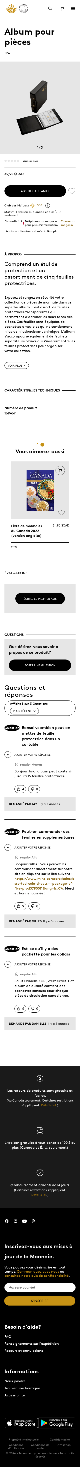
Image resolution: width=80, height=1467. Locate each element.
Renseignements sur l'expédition (31, 1343)
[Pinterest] (33, 1221)
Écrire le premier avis (40, 598)
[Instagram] (15, 1221)
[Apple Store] (21, 1423)
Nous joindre (15, 1381)
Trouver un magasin (68, 222)
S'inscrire (39, 1301)
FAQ (7, 1336)
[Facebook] (6, 1221)
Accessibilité (14, 1395)
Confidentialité (60, 1439)
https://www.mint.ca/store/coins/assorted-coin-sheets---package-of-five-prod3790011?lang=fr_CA (44, 883)
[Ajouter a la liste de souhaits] (72, 191)
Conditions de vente (40, 1446)
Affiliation (64, 1444)
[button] (60, 470)
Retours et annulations (23, 1351)
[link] (40, 490)
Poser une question (40, 665)
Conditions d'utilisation (16, 1446)
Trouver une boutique (22, 1388)
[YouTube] (24, 1221)
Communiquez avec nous (38, 1271)
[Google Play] (57, 1423)
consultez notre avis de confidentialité (36, 1276)
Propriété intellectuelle (24, 1439)
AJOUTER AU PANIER (35, 191)
